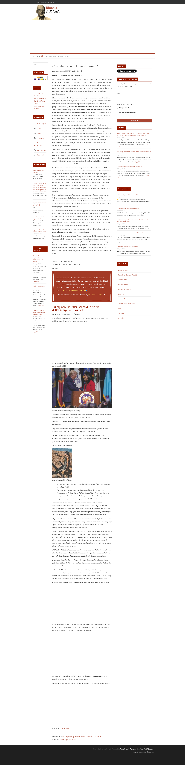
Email (119, 93)
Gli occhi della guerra (124, 289)
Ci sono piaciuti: (37, 249)
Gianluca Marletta (123, 284)
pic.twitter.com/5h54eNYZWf (74, 290)
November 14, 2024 (95, 294)
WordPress (124, 749)
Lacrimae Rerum (123, 299)
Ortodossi (120, 308)
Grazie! (36, 104)
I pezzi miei (40, 138)
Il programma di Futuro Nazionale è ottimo (127, 246)
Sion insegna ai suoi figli (68, 739)
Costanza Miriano (123, 280)
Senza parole (41, 155)
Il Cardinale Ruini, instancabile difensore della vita (129, 166)
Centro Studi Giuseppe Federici (127, 275)
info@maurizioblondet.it (46, 2)
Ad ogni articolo (124, 108)
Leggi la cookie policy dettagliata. (144, 752)
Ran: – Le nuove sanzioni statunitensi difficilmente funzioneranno (133, 233)
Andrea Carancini (123, 270)
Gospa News (121, 294)
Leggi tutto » (36, 281)
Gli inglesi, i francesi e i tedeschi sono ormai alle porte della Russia (39, 312)
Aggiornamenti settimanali (127, 112)
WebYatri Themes (146, 749)
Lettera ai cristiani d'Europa (126, 304)
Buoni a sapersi (41, 124)
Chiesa (39, 128)
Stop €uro (121, 313)
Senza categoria (41, 150)
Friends (39, 133)
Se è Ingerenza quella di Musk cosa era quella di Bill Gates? (82, 736)
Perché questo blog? (40, 98)
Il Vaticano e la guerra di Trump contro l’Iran (128, 195)
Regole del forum (39, 101)
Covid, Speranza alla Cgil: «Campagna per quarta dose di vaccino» (39, 204)
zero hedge (121, 318)
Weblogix (133, 749)
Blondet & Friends (53, 9)
